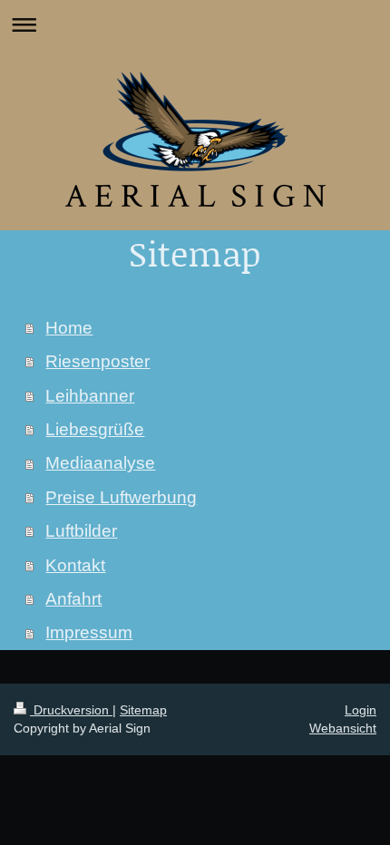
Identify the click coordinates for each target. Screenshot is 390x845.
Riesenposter (97, 361)
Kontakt (75, 565)
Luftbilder (81, 530)
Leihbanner (89, 395)
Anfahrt (73, 598)
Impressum (88, 632)
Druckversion (71, 710)
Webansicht (342, 728)
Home (69, 327)
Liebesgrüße (94, 429)
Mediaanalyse (100, 462)
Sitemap (143, 710)
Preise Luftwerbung (121, 497)
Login (360, 710)
